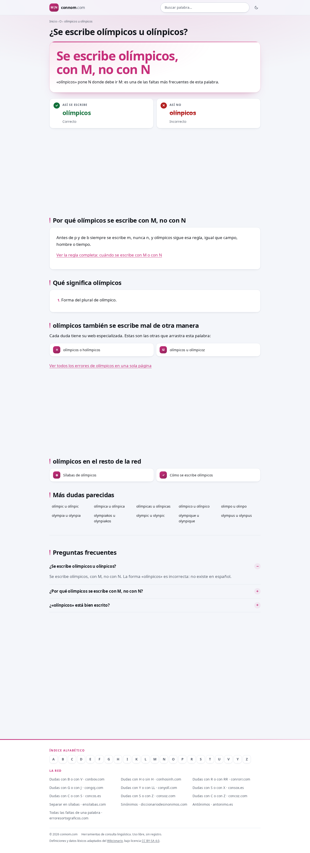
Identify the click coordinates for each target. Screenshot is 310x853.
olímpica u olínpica (109, 506)
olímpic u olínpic (65, 506)
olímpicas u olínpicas (153, 506)
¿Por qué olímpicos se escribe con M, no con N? (96, 591)
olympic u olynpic (150, 515)
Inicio (53, 21)
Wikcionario (115, 841)
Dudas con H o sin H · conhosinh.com (151, 779)
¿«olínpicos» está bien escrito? (79, 605)
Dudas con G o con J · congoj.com (76, 787)
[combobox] (204, 7)
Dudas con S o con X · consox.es (218, 787)
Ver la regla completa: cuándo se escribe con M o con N (109, 255)
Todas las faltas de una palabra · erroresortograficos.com (75, 815)
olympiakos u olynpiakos (104, 518)
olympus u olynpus (236, 515)
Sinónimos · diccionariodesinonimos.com (154, 804)
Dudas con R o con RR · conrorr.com (221, 779)
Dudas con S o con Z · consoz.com (148, 796)
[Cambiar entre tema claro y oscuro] (256, 7)
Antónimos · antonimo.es (213, 804)
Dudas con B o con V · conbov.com (76, 779)
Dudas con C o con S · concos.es (75, 796)
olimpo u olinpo (234, 506)
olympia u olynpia (66, 515)
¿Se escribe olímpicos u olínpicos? (82, 566)
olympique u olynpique (189, 518)
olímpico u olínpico (194, 506)
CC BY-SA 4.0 (150, 841)
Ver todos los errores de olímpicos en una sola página (100, 365)
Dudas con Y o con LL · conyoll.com (149, 787)
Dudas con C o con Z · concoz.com (220, 796)
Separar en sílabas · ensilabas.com (77, 804)
